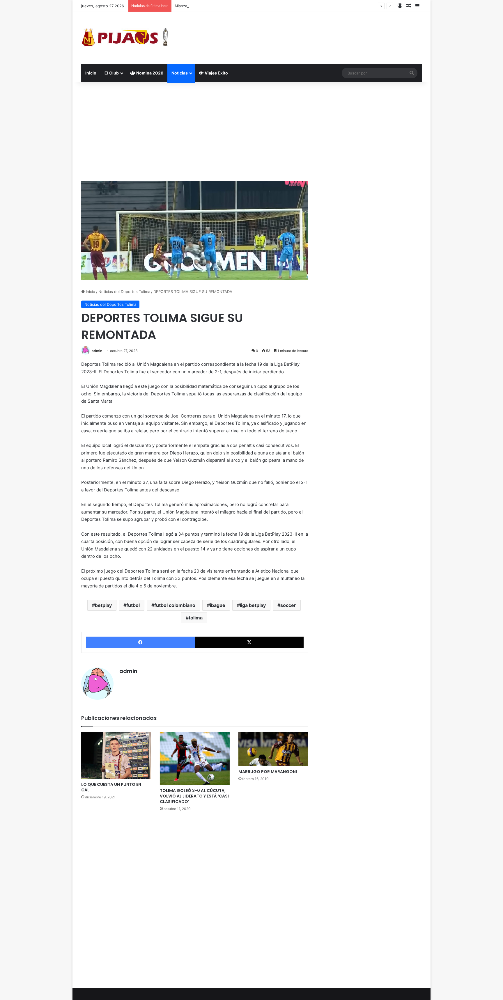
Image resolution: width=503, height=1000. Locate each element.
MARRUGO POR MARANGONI (267, 772)
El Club (112, 72)
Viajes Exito (216, 72)
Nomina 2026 (149, 72)
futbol (133, 605)
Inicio (90, 72)
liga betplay (253, 605)
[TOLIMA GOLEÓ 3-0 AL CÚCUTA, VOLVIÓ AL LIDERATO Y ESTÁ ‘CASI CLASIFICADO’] (195, 758)
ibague (217, 605)
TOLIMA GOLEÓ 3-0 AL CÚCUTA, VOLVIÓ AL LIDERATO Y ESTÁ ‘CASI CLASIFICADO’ (194, 796)
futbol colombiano (174, 605)
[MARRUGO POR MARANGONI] (273, 749)
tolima (196, 618)
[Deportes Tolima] (125, 38)
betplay (103, 605)
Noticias (179, 72)
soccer (288, 605)
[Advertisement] (251, 131)
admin (97, 351)
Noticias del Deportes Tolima (124, 291)
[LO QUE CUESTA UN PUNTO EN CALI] (116, 755)
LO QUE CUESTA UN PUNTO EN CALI (111, 787)
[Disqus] (194, 899)
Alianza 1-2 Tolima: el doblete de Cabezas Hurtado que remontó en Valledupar (245, 5)
